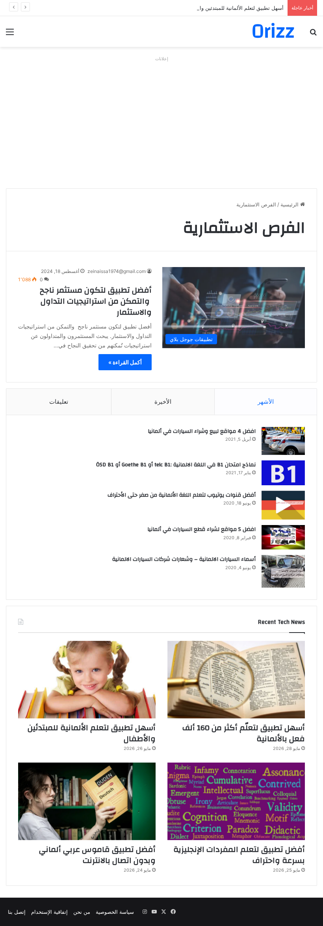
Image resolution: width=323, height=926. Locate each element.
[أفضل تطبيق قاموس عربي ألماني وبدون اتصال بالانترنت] (87, 801)
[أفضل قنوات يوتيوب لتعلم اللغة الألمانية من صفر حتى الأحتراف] (283, 505)
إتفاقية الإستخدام (49, 912)
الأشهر (266, 401)
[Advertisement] (161, 119)
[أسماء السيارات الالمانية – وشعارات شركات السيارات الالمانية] (283, 571)
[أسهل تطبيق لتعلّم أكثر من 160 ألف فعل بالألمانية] (236, 679)
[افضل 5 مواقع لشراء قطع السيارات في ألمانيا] (283, 537)
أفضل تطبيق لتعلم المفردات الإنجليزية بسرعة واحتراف (239, 855)
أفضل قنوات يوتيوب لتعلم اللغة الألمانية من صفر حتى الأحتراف (182, 495)
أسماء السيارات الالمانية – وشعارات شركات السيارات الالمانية (184, 559)
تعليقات (58, 401)
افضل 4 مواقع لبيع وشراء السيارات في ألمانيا (202, 431)
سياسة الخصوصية (115, 912)
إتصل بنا (17, 912)
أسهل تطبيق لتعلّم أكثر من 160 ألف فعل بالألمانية (243, 733)
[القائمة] (10, 34)
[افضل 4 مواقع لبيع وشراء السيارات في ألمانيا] (283, 441)
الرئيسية (290, 204)
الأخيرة (162, 401)
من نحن (81, 912)
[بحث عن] (313, 34)
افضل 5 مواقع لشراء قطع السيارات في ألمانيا (201, 529)
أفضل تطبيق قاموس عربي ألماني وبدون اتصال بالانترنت (97, 855)
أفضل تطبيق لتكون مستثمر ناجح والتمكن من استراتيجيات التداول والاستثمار (96, 301)
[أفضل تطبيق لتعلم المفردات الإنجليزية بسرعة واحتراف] (236, 801)
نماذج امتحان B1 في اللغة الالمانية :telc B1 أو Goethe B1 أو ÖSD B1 (176, 465)
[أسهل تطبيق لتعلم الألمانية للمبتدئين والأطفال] (87, 679)
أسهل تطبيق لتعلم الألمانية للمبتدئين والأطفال (234, 8)
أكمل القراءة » (125, 362)
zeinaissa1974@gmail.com (116, 271)
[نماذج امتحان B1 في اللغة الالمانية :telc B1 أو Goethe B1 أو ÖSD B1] (283, 472)
